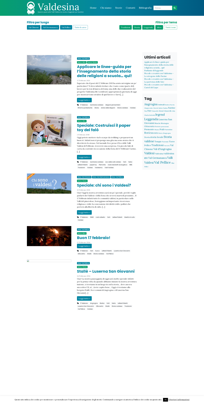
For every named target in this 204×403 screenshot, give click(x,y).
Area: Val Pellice (83, 59)
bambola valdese (96, 105)
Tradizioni (125, 27)
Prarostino (168, 130)
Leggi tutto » (84, 100)
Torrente (165, 142)
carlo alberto (100, 217)
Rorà (147, 132)
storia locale (156, 137)
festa (130, 162)
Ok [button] (165, 400)
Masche (157, 123)
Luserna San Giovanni (122, 251)
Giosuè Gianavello (165, 111)
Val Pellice (66, 27)
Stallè (89, 254)
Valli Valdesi (109, 168)
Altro (159, 27)
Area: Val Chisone (84, 177)
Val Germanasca (50, 27)
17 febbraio (84, 105)
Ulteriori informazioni (178, 400)
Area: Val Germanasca (101, 177)
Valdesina (98, 168)
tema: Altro (82, 62)
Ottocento (81, 254)
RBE (131, 165)
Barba (102, 303)
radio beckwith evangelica (117, 165)
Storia (137, 27)
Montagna (165, 123)
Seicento (154, 133)
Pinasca (156, 129)
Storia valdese (122, 108)
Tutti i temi (171, 27)
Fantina (165, 108)
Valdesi (133, 108)
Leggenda (151, 119)
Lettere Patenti (82, 165)
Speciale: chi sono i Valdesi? (104, 185)
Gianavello (155, 111)
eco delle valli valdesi (113, 162)
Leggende (148, 27)
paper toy (93, 165)
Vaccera (167, 145)
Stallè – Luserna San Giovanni (106, 271)
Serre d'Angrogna (165, 133)
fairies (160, 108)
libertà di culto (129, 217)
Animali (161, 104)
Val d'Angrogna (162, 149)
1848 (92, 217)
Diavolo (155, 108)
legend (160, 114)
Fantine (171, 108)
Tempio (158, 141)
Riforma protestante (85, 108)
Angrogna (94, 303)
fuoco (97, 251)
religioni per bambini (112, 105)
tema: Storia (92, 62)
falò (124, 162)
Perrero (158, 127)
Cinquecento (148, 108)
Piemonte (102, 165)
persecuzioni (165, 126)
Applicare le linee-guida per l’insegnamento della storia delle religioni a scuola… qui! (104, 71)
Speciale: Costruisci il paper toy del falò (104, 127)
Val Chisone (33, 27)
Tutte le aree (80, 27)
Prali (162, 129)
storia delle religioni (108, 108)
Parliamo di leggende (153, 70)
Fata (145, 111)
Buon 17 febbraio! (93, 237)
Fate (149, 111)
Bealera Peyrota (169, 105)
